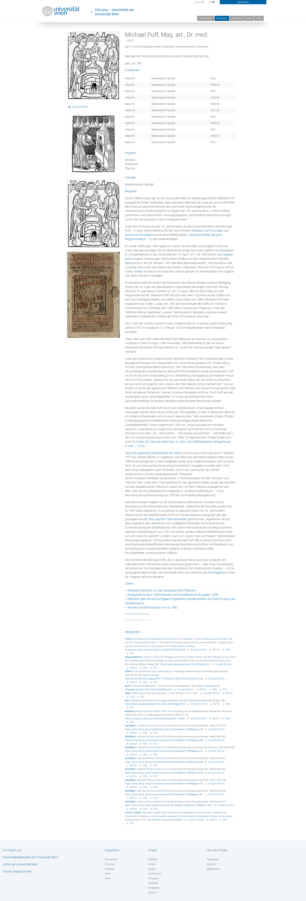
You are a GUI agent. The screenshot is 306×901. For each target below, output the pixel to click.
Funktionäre (155, 873)
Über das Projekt (217, 850)
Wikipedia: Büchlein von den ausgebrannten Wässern (161, 590)
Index (259, 18)
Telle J (128, 693)
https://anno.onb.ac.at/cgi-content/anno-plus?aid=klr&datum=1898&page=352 (164, 783)
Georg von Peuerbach (139, 235)
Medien (152, 868)
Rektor (139, 271)
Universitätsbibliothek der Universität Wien (30, 857)
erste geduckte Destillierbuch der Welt (155, 453)
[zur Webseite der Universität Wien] (61, 11)
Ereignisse (153, 887)
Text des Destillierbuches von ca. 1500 (152, 607)
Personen (221, 18)
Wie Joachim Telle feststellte (168, 519)
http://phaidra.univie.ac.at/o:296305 (164, 819)
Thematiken (205, 18)
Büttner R (129, 711)
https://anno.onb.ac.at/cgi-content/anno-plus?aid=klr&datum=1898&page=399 (164, 740)
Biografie (131, 191)
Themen (152, 859)
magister (228, 254)
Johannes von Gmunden (207, 230)
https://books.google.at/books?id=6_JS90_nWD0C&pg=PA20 (155, 704)
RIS (132, 653)
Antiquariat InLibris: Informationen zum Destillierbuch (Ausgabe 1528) (172, 594)
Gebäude (153, 882)
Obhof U (129, 671)
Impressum (213, 859)
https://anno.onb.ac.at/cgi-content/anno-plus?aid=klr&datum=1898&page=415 (164, 729)
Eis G (127, 700)
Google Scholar (198, 649)
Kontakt (211, 864)
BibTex (216, 649)
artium (129, 258)
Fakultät (130, 177)
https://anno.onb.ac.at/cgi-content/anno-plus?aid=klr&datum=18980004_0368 (164, 762)
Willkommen (213, 868)
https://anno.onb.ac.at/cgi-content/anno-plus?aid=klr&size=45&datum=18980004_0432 (168, 805)
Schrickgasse (216, 572)
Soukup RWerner (133, 657)
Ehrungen (153, 878)
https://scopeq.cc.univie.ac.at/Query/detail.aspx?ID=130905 (155, 718)
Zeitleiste (236, 18)
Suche (198, 2)
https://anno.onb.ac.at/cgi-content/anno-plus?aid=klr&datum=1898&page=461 (164, 794)
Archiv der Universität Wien (20, 864)
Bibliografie (132, 632)
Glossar (152, 892)
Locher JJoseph (133, 812)
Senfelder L (131, 725)
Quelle (129, 583)
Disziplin (130, 153)
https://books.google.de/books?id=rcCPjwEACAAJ (185, 664)
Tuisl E (128, 639)
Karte (249, 18)
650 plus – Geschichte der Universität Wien (114, 12)
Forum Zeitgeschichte (17, 871)
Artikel (151, 864)
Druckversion (79, 107)
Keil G (128, 686)
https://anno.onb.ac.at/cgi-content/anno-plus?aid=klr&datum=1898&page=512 (164, 751)
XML (227, 649)
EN (210, 2)
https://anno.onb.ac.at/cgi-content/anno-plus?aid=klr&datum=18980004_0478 (164, 772)
